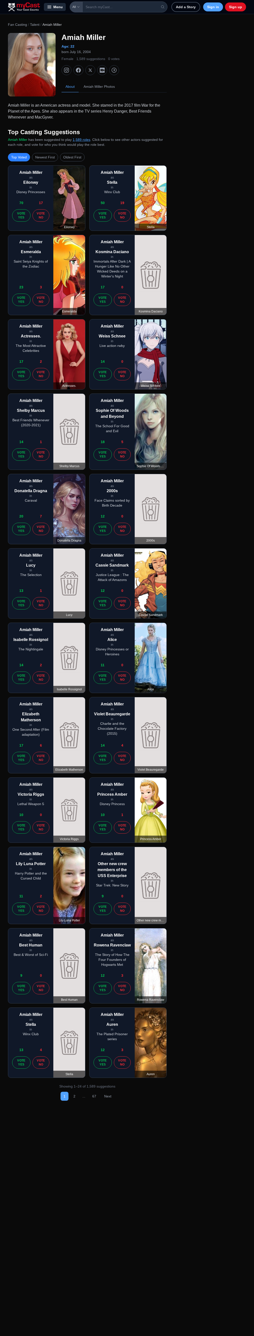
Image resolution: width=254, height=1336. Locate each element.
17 (41, 203)
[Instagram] (66, 70)
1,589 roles (81, 140)
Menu (58, 7)
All (74, 7)
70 (21, 203)
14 (103, 362)
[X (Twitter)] (90, 70)
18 (103, 442)
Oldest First (72, 157)
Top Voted (19, 157)
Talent (34, 25)
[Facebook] (78, 70)
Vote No (41, 215)
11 (102, 665)
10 (21, 815)
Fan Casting (17, 25)
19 (122, 203)
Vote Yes (21, 215)
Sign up (235, 7)
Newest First (45, 157)
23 (21, 287)
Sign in (213, 7)
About (70, 87)
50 (103, 203)
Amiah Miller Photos (99, 87)
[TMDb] (114, 70)
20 (21, 516)
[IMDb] (102, 70)
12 (103, 516)
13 (21, 591)
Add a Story (186, 7)
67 (94, 1096)
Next (107, 1096)
